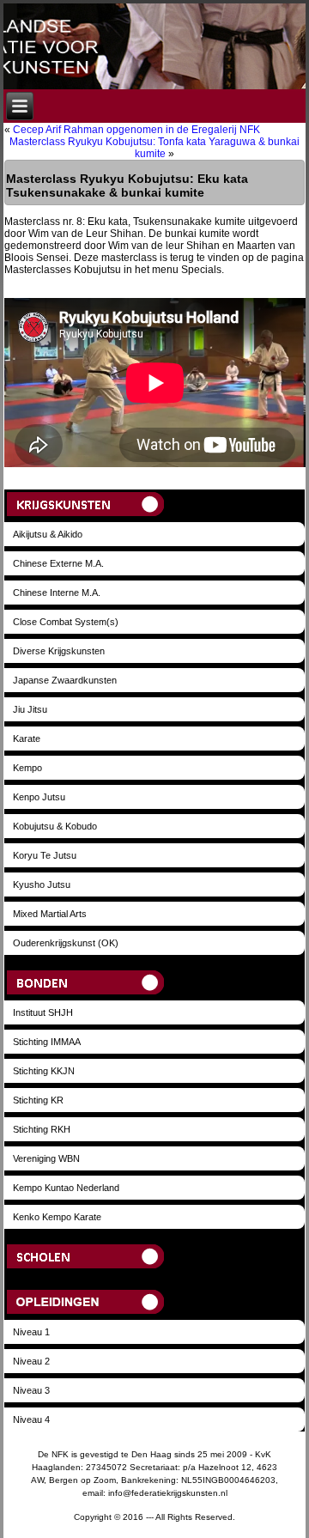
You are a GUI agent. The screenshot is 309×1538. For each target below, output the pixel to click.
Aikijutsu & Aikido (47, 534)
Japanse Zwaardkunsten (65, 680)
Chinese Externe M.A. (58, 563)
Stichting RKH (41, 1129)
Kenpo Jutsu (39, 797)
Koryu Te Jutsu (44, 855)
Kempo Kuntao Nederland (66, 1187)
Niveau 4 (31, 1419)
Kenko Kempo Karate (57, 1217)
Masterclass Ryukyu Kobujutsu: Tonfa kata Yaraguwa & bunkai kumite (154, 148)
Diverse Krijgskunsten (59, 651)
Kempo (27, 768)
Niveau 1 (31, 1332)
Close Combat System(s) (65, 622)
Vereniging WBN (46, 1158)
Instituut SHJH (43, 1012)
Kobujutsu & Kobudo (55, 826)
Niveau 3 (31, 1390)
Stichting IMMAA (47, 1041)
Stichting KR (38, 1100)
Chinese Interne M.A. (56, 592)
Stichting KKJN (44, 1071)
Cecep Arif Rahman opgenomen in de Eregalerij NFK (136, 130)
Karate (26, 738)
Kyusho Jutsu (41, 884)
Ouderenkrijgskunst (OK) (65, 943)
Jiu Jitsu (30, 709)
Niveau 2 (31, 1361)
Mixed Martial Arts (50, 914)
